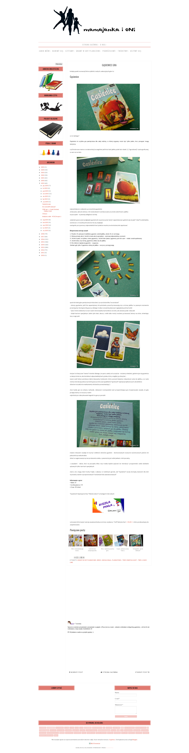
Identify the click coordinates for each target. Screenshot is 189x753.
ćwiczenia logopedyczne (46, 735)
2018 (42, 234)
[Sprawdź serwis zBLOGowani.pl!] (94, 743)
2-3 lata (67, 727)
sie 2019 (45, 196)
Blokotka (109, 747)
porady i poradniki (101, 732)
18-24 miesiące (59, 727)
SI (147, 727)
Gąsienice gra (46, 204)
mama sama (43, 732)
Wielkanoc (53, 730)
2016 (42, 239)
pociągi (84, 732)
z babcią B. (146, 732)
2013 (42, 247)
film (118, 730)
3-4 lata (72, 727)
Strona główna (90, 44)
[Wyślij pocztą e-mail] (75, 557)
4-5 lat (76, 727)
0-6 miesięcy (43, 727)
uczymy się (135, 51)
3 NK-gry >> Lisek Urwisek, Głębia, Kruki (50, 210)
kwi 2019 (46, 222)
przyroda (110, 732)
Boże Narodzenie (97, 727)
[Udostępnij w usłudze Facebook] (81, 557)
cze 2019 (46, 202)
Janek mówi (44, 51)
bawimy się (57, 51)
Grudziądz (109, 727)
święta (56, 735)
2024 (42, 170)
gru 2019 (46, 185)
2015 (42, 242)
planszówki (117, 560)
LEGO (122, 727)
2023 (42, 172)
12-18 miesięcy (51, 727)
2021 (42, 178)
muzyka (62, 732)
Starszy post (141, 672)
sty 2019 (45, 230)
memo (99, 560)
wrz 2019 (46, 193)
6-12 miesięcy (87, 727)
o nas (103, 44)
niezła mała (107, 560)
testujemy (124, 732)
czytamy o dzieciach (91, 730)
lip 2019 (45, 199)
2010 (42, 255)
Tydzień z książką (44, 730)
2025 (42, 167)
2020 (42, 180)
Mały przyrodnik (129, 727)
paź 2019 (46, 191)
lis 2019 (45, 188)
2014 (42, 244)
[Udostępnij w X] (79, 557)
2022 (42, 175)
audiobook (68, 730)
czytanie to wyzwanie (104, 730)
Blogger (134, 739)
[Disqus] (109, 594)
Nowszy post (76, 672)
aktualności (60, 730)
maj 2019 (46, 220)
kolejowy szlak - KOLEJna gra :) (51, 216)
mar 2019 (46, 225)
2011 (42, 252)
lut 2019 (45, 228)
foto (122, 730)
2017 (42, 236)
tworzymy (123, 51)
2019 (42, 183)
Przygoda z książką (141, 727)
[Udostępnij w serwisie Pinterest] (84, 557)
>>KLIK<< (129, 522)
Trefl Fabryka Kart (129, 560)
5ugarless (112, 739)
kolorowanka (128, 730)
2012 (42, 250)
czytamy (69, 51)
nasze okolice (69, 732)
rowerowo (117, 732)
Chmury (44, 213)
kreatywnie (137, 730)
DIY (104, 727)
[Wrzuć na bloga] (77, 557)
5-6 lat (81, 727)
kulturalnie (144, 730)
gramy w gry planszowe (88, 51)
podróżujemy (109, 51)
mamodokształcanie (52, 732)
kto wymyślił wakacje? (49, 207)
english (113, 730)
